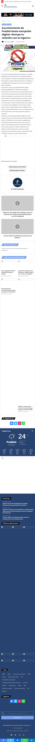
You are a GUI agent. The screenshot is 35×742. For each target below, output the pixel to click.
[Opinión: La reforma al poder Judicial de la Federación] (17, 663)
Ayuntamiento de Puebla (18, 167)
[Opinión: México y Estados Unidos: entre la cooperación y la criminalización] (28, 529)
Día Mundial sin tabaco (18, 170)
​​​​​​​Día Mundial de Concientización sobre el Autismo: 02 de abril (8, 290)
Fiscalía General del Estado (8, 679)
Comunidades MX (17, 728)
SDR (25, 685)
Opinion (26, 730)
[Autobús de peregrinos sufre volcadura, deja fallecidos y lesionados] (28, 663)
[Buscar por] (33, 7)
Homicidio (25, 682)
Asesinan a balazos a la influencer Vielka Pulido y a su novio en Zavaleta (26, 272)
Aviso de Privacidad (12, 730)
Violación (4, 691)
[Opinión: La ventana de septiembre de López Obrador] (28, 656)
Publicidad (17, 11)
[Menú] (2, 7)
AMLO (3, 674)
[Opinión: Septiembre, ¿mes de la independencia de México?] (17, 656)
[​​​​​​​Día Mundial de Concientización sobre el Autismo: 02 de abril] (9, 283)
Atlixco (9, 674)
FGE (22, 677)
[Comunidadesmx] (11, 6)
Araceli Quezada (8, 41)
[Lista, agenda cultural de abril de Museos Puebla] (9, 264)
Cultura (4, 677)
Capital (8, 21)
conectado (16, 248)
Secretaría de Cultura (19, 688)
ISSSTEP (4, 685)
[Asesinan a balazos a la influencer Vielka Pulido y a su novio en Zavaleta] (26, 264)
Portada (9, 24)
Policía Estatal (12, 685)
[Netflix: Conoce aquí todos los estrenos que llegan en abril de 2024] (26, 342)
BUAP (29, 674)
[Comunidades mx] (17, 14)
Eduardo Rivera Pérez (13, 677)
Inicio (4, 21)
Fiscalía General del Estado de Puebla (11, 682)
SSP (28, 688)
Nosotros (20, 730)
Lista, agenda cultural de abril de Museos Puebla (8, 272)
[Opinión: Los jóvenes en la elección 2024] (6, 663)
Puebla (19, 685)
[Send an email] (12, 41)
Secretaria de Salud (7, 688)
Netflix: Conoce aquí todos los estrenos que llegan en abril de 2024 (25, 408)
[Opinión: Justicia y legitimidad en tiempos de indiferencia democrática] (6, 656)
